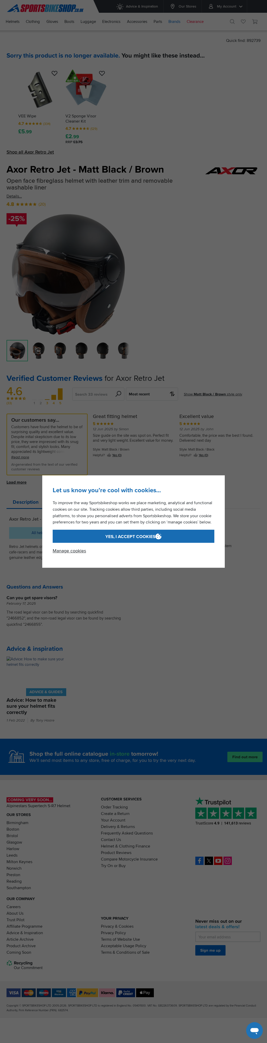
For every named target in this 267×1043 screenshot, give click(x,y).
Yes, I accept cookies (130, 536)
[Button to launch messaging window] (254, 1030)
